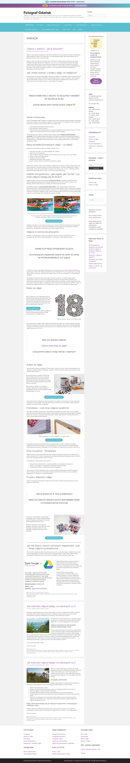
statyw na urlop (67, 650)
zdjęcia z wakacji (68, 651)
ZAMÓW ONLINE (29, 25)
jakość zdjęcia (51, 650)
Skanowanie (84, 736)
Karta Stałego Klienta (30, 754)
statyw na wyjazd (30, 651)
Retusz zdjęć (92, 182)
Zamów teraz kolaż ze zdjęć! (54, 346)
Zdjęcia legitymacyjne (95, 263)
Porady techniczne (32, 649)
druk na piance (31, 594)
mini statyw (70, 717)
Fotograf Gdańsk (37, 13)
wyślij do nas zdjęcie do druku (68, 271)
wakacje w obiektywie (41, 719)
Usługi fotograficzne (40, 592)
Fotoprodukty (68, 25)
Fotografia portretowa (58, 734)
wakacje (34, 595)
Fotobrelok (92, 141)
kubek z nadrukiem (62, 594)
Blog (74, 29)
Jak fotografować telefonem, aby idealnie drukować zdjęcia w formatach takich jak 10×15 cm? (96, 249)
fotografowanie (42, 717)
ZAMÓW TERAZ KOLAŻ (33, 308)
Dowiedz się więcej (31, 645)
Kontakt (80, 29)
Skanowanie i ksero (96, 25)
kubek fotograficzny (53, 594)
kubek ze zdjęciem (70, 594)
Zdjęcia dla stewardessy (59, 741)
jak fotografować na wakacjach (41, 650)
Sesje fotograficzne (81, 25)
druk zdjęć (37, 594)
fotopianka (46, 594)
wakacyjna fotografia (42, 651)
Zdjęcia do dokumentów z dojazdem (63, 743)
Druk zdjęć (40, 25)
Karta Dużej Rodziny (30, 751)
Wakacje (47, 592)
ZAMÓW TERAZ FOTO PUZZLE (54, 538)
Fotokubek (92, 137)
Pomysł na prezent (32, 592)
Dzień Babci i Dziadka (31, 29)
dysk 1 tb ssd (64, 168)
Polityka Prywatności (100, 760)
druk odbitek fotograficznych (46, 225)
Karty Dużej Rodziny (95, 217)
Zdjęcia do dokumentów (53, 25)
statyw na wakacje (75, 650)
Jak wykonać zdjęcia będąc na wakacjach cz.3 (51, 606)
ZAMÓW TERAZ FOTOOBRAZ (54, 440)
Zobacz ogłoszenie (96, 81)
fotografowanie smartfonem (51, 717)
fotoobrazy (41, 594)
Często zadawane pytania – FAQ (49, 29)
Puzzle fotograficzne (95, 143)
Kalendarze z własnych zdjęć (32, 743)
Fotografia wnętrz (57, 738)
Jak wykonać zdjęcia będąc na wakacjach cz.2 (51, 662)
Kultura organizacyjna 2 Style (61, 754)
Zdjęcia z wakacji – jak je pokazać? (45, 48)
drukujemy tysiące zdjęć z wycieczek (52, 612)
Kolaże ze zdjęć (93, 139)
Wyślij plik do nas (70, 235)
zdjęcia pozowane (51, 651)
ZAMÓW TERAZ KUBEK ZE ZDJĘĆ (54, 397)
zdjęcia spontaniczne (60, 651)
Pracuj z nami (66, 29)
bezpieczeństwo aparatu (33, 717)
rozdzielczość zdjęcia (59, 650)
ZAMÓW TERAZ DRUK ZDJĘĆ (54, 221)
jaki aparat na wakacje (62, 717)
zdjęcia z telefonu (50, 719)
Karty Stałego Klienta (95, 215)
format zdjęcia (31, 650)
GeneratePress (47, 760)
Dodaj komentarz (31, 596)
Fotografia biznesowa (58, 736)
